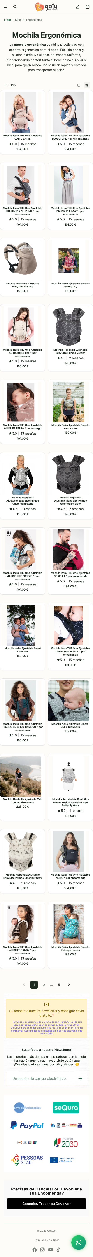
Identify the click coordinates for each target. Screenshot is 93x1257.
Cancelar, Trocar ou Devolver (46, 1204)
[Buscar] (15, 7)
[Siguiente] (69, 985)
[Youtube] (50, 1249)
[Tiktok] (58, 1249)
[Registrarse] (80, 1078)
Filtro (12, 85)
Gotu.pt (51, 1230)
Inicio (7, 20)
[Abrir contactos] (78, 1242)
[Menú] (5, 7)
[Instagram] (42, 1249)
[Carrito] (88, 7)
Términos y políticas (46, 1240)
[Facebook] (34, 1249)
